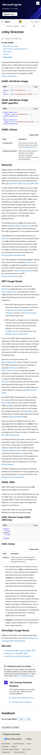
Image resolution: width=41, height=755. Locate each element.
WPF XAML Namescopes (11, 435)
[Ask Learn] (34, 26)
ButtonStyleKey (7, 464)
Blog (28, 744)
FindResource (10, 331)
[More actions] (37, 26)
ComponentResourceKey (11, 450)
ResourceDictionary (9, 76)
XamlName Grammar (30, 147)
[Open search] (32, 21)
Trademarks (5, 752)
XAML (23, 26)
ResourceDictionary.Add (24, 271)
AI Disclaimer (6, 744)
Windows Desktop (13, 26)
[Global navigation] (2, 21)
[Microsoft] (20, 21)
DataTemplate (23, 310)
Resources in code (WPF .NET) (16, 653)
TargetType (9, 310)
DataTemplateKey (15, 417)
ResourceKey (6, 403)
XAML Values (7, 51)
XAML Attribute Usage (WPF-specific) (15, 49)
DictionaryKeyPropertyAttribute (13, 255)
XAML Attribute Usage (10, 46)
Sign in (37, 22)
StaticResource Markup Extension (18, 656)
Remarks (6, 54)
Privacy (13, 746)
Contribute (5, 746)
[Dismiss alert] (37, 3)
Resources (14, 368)
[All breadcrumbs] (3, 26)
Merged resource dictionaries (16, 334)
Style (32, 307)
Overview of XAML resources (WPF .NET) (24, 183)
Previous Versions (19, 744)
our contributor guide (25, 676)
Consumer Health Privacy (10, 749)
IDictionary (6, 238)
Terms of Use (26, 749)
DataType (9, 313)
